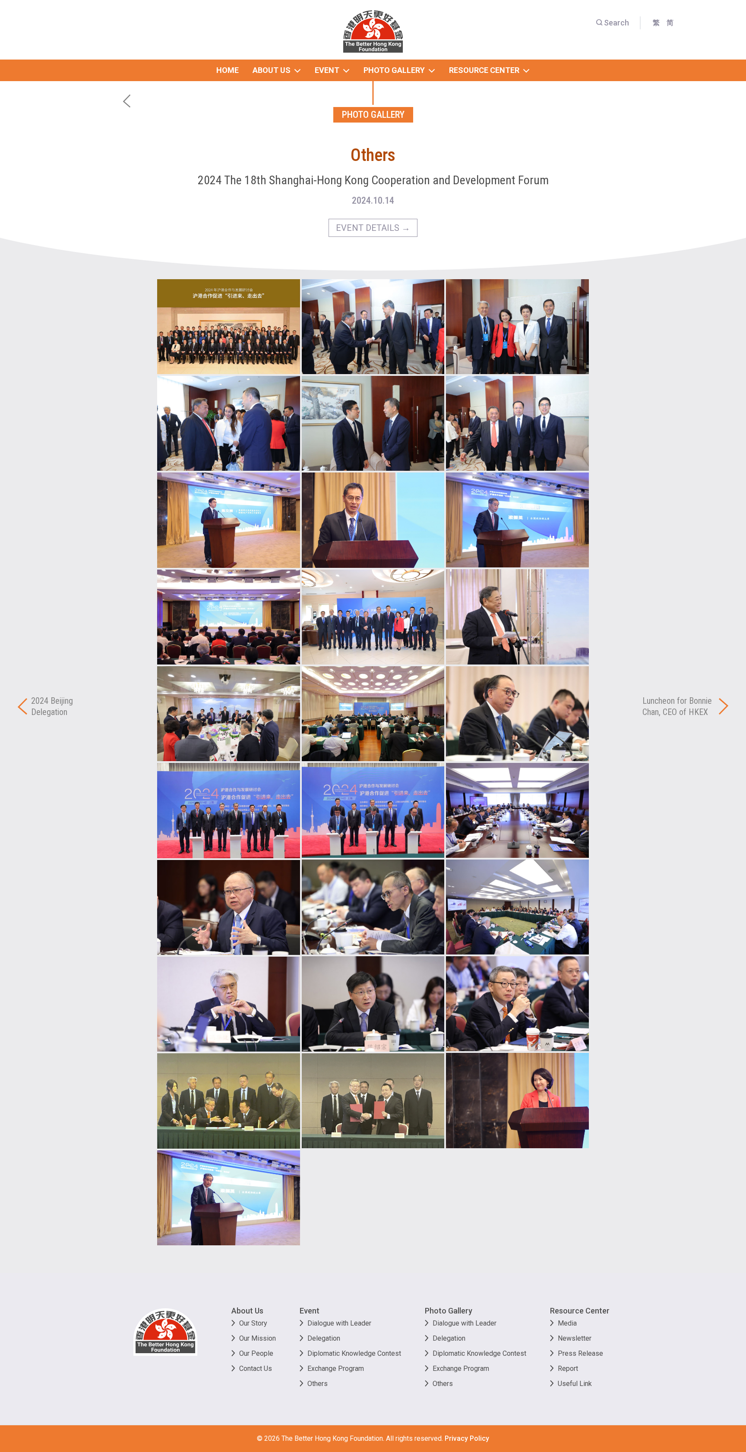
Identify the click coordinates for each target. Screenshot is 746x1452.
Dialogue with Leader (339, 1323)
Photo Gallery (448, 1310)
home (227, 70)
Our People (256, 1353)
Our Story (253, 1323)
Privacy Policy (467, 1438)
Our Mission (257, 1338)
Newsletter (574, 1338)
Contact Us (255, 1368)
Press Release (580, 1353)
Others (317, 1384)
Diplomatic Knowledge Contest (354, 1353)
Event (309, 1310)
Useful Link (575, 1384)
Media (567, 1323)
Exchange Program (335, 1368)
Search (616, 22)
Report (568, 1368)
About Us (247, 1310)
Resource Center (580, 1310)
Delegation (323, 1338)
